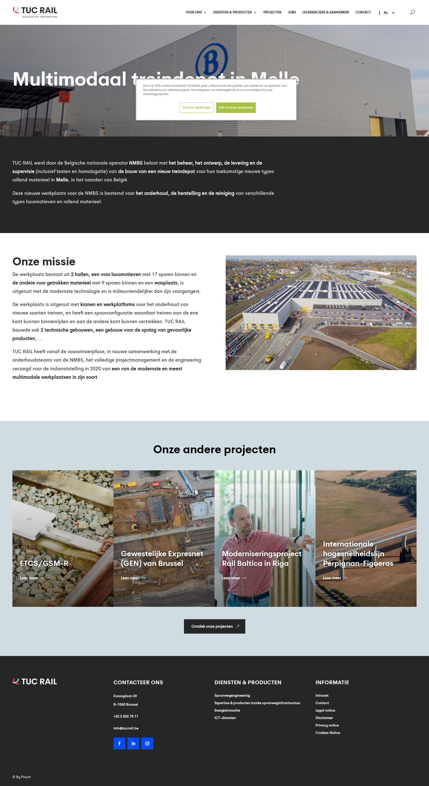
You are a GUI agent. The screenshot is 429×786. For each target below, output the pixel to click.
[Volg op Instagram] (147, 744)
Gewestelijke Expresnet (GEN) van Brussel (61, 558)
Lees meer (29, 578)
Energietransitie (227, 711)
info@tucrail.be (126, 728)
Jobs (292, 12)
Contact (363, 12)
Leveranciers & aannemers (325, 12)
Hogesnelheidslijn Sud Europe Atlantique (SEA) (365, 558)
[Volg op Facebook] (119, 744)
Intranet (322, 696)
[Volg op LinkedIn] (133, 744)
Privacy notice (327, 725)
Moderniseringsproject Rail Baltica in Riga (161, 558)
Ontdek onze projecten (212, 626)
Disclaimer (324, 718)
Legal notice (325, 711)
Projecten (272, 12)
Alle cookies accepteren (236, 107)
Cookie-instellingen (197, 107)
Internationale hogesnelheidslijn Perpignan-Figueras (257, 553)
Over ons (194, 12)
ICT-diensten (225, 718)
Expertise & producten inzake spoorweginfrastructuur (257, 703)
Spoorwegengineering (232, 696)
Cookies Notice (328, 733)
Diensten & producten (232, 12)
